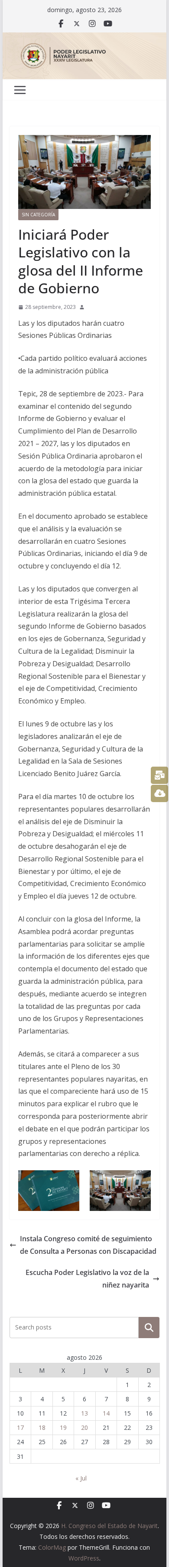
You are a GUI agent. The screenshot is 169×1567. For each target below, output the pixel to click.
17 (20, 1427)
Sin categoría (38, 215)
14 (106, 1413)
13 (84, 1413)
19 (63, 1427)
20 (84, 1427)
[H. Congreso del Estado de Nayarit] (84, 38)
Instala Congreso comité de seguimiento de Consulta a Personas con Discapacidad (88, 1245)
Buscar (149, 1327)
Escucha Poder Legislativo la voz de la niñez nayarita (87, 1279)
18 (42, 1427)
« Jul (81, 1478)
